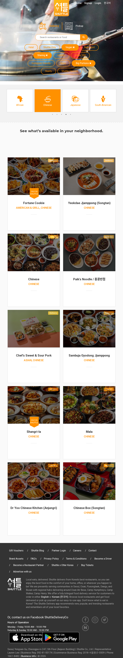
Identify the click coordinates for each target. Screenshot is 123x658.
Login (98, 3)
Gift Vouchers (16, 550)
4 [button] (66, 114)
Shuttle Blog (37, 550)
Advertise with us (22, 571)
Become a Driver (103, 558)
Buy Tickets (87, 565)
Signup (88, 3)
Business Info (28, 656)
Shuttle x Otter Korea (62, 565)
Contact (92, 550)
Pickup (79, 26)
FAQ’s (34, 558)
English (45, 596)
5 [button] (70, 114)
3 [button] (61, 114)
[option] (20, 100)
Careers (77, 550)
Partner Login (59, 550)
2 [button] (57, 114)
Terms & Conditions (76, 558)
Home (78, 3)
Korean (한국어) (60, 596)
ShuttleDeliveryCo (56, 617)
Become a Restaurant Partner (28, 565)
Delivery (54, 26)
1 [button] (52, 114)
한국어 (107, 3)
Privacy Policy (51, 558)
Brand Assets (16, 558)
